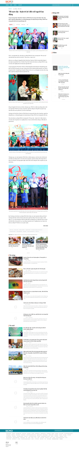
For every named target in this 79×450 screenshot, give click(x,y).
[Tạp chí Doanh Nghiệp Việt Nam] (24, 369)
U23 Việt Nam (56, 436)
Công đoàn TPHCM (12, 231)
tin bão (29, 437)
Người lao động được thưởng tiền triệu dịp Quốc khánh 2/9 (28, 246)
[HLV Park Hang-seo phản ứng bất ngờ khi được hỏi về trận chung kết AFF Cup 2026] (55, 25)
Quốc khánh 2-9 (37, 433)
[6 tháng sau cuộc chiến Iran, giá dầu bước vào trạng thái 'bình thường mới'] (15, 318)
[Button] (72, 5)
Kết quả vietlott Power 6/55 (60, 437)
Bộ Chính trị (26, 436)
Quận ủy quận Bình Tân (30, 231)
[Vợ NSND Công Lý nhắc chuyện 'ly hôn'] (55, 47)
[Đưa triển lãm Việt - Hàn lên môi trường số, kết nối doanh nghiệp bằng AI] (15, 331)
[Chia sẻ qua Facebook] (9, 226)
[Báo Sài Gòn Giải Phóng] (11, 24)
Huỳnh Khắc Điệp (19, 231)
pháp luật (38, 436)
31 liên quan (63, 99)
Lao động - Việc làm (17, 8)
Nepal (38, 437)
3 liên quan (29, 283)
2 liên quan (31, 380)
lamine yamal (24, 433)
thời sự (65, 436)
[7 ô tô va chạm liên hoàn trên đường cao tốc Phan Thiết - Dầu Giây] (55, 81)
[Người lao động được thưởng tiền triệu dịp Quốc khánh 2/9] (28, 240)
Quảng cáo (7, 446)
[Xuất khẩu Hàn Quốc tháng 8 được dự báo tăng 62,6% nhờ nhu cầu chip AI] (15, 284)
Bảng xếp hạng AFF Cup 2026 (45, 436)
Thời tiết (33, 433)
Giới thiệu (7, 443)
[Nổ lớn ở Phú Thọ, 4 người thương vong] (55, 40)
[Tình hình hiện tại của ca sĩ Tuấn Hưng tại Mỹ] (55, 33)
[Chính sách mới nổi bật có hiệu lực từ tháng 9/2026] (15, 306)
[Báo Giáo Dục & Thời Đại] (58, 20)
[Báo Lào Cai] (24, 342)
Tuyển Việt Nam (22, 437)
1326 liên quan (30, 317)
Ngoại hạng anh (8, 433)
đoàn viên (37, 231)
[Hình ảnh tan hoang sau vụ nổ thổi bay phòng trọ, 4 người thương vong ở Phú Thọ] (55, 95)
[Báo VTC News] (24, 294)
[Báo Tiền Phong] (24, 406)
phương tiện (61, 436)
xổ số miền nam (8, 436)
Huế (26, 437)
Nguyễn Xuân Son (43, 433)
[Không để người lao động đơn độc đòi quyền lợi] (15, 240)
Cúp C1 (66, 437)
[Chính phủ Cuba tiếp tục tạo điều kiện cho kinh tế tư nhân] (15, 421)
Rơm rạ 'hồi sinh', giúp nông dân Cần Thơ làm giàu (34, 268)
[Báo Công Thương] (24, 380)
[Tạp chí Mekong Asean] (24, 304)
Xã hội (50, 437)
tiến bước (13, 433)
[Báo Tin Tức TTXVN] (24, 270)
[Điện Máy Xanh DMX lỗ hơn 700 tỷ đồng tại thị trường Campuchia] (15, 370)
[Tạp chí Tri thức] (24, 260)
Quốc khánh (28, 433)
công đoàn (24, 231)
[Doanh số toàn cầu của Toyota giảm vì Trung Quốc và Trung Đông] (15, 261)
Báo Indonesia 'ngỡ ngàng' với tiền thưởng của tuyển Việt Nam (63, 17)
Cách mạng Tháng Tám (20, 436)
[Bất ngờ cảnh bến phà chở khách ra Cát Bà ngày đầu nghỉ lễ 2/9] (55, 88)
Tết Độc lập (47, 437)
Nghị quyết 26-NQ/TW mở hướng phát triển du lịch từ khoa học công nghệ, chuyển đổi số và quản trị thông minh (35, 353)
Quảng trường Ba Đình (16, 437)
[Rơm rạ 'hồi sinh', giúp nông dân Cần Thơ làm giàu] (15, 272)
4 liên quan (62, 70)
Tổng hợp (16, 443)
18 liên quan (23, 24)
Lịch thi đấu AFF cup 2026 (32, 436)
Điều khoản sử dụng (8, 444)
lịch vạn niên (42, 437)
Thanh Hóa (56, 433)
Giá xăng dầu (49, 433)
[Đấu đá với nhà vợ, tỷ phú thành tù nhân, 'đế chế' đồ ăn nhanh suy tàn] (15, 295)
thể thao (54, 437)
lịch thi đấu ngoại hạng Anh (68, 433)
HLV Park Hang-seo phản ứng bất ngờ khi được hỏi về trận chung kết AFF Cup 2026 (63, 25)
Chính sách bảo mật (8, 445)
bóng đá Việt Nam (9, 437)
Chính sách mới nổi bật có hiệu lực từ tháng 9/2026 (34, 303)
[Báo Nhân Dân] (37, 250)
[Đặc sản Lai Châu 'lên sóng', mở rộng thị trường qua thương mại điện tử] (15, 381)
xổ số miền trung (18, 433)
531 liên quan (31, 406)
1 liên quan (29, 260)
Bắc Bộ (32, 437)
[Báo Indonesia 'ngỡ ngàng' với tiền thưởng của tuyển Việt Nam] (55, 18)
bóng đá (53, 433)
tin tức (35, 437)
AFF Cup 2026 (61, 433)
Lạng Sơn (52, 436)
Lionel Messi (14, 436)
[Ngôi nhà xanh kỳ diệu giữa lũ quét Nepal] (55, 75)
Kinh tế (10, 8)
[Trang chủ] (9, 2)
